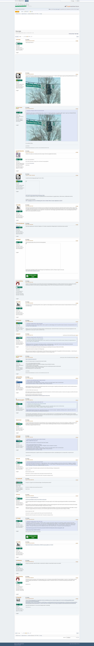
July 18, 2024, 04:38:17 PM (29, 335)
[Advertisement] (47, 22)
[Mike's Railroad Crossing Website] (16, 169)
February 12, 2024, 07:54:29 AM (30, 40)
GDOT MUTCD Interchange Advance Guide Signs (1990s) (35, 195)
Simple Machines (21, 643)
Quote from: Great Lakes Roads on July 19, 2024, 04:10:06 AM (36, 380)
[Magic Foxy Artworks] (16, 297)
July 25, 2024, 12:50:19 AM (29, 437)
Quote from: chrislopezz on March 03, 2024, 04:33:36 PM (35, 110)
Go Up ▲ (78, 643)
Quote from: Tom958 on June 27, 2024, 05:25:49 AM (34, 323)
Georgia (18, 39)
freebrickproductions (20, 151)
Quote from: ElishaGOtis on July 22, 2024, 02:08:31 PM (35, 402)
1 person (27, 455)
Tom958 (18, 205)
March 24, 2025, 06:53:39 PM (30, 598)
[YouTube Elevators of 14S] (16, 391)
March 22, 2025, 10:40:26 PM (30, 577)
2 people (27, 584)
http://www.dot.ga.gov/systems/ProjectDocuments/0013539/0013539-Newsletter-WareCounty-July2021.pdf (45, 527)
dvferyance (19, 560)
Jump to (64, 637)
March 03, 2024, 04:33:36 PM (30, 74)
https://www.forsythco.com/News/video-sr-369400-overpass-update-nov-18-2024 (39, 544)
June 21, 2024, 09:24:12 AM (29, 282)
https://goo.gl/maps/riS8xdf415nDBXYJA (33, 529)
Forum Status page (56, 9)
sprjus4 (18, 334)
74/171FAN (36, 13)
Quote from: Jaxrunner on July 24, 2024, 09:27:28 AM (35, 461)
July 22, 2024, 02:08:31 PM (29, 378)
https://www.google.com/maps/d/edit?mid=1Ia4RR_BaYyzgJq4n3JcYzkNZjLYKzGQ (38, 395)
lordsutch (19, 320)
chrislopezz (19, 73)
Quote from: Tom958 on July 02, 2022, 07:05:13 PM (34, 521)
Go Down (16, 36)
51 (24, 36)
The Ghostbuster (20, 223)
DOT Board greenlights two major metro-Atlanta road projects (36, 499)
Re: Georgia (27, 39)
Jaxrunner (19, 420)
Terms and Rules (74, 643)
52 (25, 36)
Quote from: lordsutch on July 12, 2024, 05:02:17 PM (35, 337)
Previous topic (71, 33)
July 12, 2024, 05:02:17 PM (29, 321)
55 (29, 36)
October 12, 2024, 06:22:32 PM (30, 519)
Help (70, 643)
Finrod (18, 458)
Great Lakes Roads (19, 108)
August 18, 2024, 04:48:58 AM (30, 495)
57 (31, 36)
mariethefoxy (20, 281)
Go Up (16, 633)
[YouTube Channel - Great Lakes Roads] (16, 123)
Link (30, 305)
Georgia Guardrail (18, 436)
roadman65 (19, 478)
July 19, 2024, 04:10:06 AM (29, 357)
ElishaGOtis (19, 377)
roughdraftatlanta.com (34, 497)
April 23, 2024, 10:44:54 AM (29, 224)
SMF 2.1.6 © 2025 (16, 643)
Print (77, 36)
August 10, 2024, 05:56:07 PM (30, 479)
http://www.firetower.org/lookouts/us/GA (33, 270)
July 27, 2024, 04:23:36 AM (29, 459)
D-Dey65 (19, 239)
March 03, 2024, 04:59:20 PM (30, 108)
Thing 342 (19, 597)
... (23, 36)
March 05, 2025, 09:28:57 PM (30, 561)
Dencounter (32, 163)
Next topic (76, 33)
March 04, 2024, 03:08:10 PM (30, 152)
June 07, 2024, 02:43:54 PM (29, 240)
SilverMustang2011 (20, 400)
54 (28, 36)
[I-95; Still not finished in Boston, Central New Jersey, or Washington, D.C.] (16, 251)
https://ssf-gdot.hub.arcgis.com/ (31, 359)
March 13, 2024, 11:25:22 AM (31, 175)
